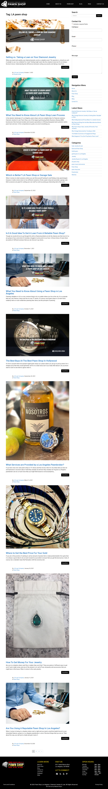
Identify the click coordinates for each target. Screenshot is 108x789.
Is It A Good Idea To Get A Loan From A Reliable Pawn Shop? (35, 233)
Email (74, 36)
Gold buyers (75, 151)
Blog (80, 4)
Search (99, 15)
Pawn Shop (70, 4)
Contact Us (100, 4)
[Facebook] (57, 774)
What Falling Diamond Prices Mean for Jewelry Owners (86, 120)
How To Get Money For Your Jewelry (24, 662)
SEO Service (49, 786)
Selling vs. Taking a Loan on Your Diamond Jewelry (31, 57)
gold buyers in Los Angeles (79, 153)
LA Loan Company (19, 72)
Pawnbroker (75, 172)
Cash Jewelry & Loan (77, 146)
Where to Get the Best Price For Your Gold (26, 553)
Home (48, 4)
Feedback (39, 773)
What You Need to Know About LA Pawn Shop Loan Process (35, 115)
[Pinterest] (66, 774)
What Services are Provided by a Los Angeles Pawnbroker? (35, 464)
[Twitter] (60, 774)
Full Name (75, 27)
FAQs (89, 4)
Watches (74, 174)
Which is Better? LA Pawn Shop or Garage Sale (29, 175)
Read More (65, 67)
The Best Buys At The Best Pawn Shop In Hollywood (31, 361)
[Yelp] (63, 774)
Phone (74, 46)
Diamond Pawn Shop (77, 148)
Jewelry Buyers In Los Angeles (80, 159)
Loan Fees (40, 771)
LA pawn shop (17, 74)
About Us (58, 4)
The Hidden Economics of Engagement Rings (84, 133)
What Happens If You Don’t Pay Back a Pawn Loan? (85, 136)
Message (75, 55)
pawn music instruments (78, 164)
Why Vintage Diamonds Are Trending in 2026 (83, 131)
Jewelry (74, 156)
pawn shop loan (76, 169)
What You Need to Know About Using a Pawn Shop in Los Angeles (34, 292)
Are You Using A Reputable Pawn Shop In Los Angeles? (33, 728)
